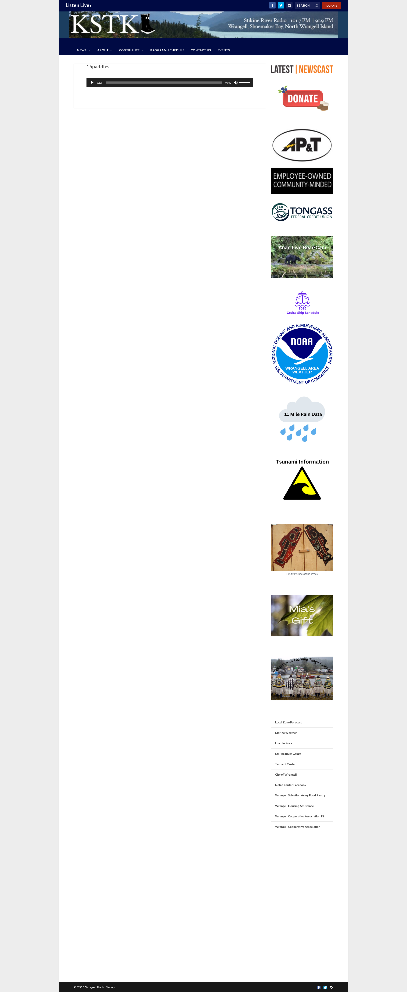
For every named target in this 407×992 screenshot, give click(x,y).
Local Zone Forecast (288, 722)
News (82, 50)
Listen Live (77, 5)
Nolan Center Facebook (290, 785)
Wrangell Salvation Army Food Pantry (300, 795)
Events (223, 50)
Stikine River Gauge (288, 753)
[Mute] (236, 82)
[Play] (92, 82)
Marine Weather (286, 732)
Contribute (129, 50)
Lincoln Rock (283, 743)
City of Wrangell (286, 774)
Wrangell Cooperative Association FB (300, 816)
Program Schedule (167, 50)
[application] (169, 82)
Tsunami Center (285, 764)
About (103, 50)
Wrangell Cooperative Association (297, 826)
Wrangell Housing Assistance (294, 806)
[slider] (245, 82)
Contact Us (201, 50)
